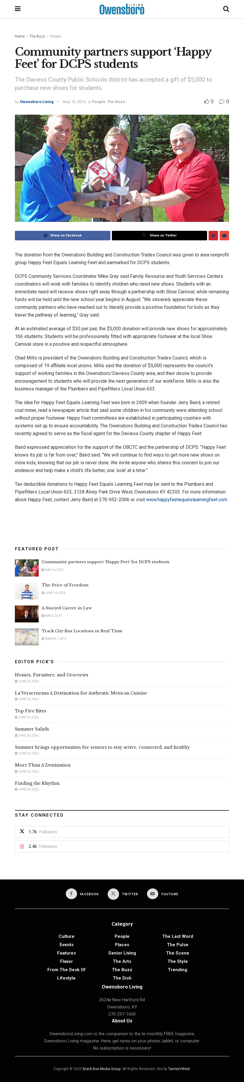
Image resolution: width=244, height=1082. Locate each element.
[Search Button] (226, 9)
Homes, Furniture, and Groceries (51, 675)
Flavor (66, 961)
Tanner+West (179, 1069)
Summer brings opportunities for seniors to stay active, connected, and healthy (102, 747)
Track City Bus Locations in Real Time (82, 630)
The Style (178, 961)
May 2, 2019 (53, 615)
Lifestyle (66, 978)
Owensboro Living (37, 101)
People (55, 36)
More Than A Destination (43, 765)
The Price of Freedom (65, 585)
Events (66, 944)
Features (66, 953)
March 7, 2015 (55, 638)
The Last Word (177, 936)
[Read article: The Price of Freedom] (27, 591)
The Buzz (37, 36)
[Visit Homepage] (122, 9)
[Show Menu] (18, 9)
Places (122, 944)
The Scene (177, 953)
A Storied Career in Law (67, 608)
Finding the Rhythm (37, 783)
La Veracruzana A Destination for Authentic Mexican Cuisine (81, 693)
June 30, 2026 (54, 592)
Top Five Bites (30, 711)
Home (20, 36)
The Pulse (177, 944)
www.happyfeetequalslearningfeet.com (186, 499)
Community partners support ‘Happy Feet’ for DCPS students (106, 561)
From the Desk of (66, 969)
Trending (177, 969)
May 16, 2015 (74, 101)
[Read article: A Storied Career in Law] (27, 613)
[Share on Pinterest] (213, 235)
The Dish (122, 978)
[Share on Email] (224, 235)
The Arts (122, 961)
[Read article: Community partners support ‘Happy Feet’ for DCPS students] (27, 567)
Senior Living (122, 953)
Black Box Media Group (102, 1069)
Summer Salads (32, 729)
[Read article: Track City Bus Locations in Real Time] (27, 636)
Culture (66, 936)
